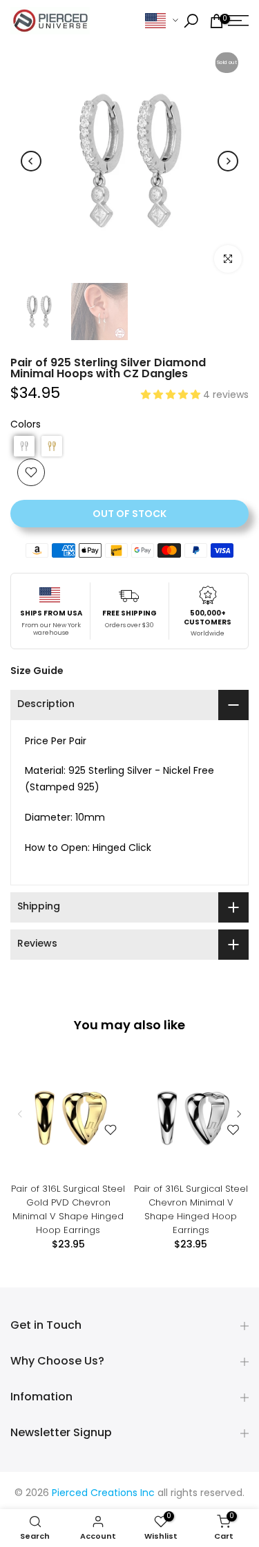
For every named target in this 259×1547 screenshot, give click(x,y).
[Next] (228, 161)
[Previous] (31, 161)
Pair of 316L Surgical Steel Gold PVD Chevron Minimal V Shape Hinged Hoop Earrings (68, 1208)
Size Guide (37, 670)
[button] (172, 395)
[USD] (161, 21)
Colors (25, 425)
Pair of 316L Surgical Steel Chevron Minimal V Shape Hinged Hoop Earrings (191, 1208)
